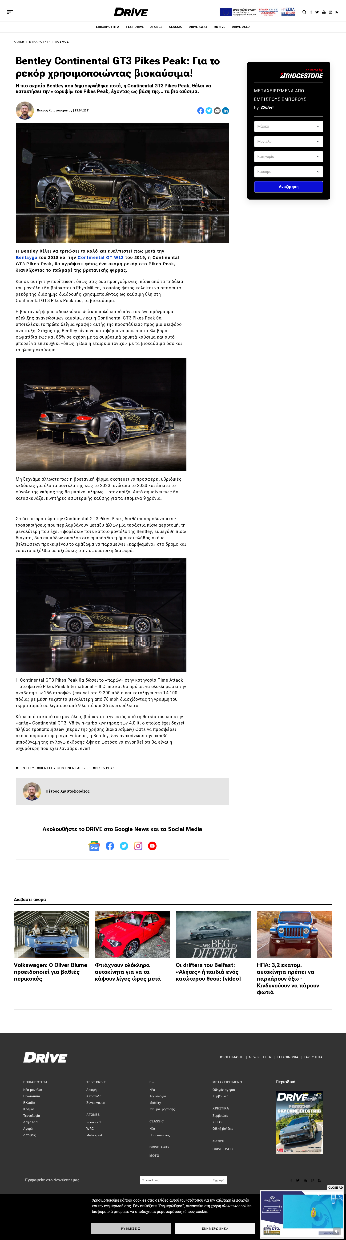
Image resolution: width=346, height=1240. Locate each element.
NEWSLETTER (260, 1057)
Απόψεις (29, 1135)
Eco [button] (152, 1082)
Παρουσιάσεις (159, 1135)
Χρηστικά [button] (221, 1108)
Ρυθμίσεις (131, 1228)
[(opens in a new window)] (312, 12)
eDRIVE (219, 27)
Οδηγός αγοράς (224, 1090)
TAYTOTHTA (313, 1057)
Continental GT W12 (101, 257)
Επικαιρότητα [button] (35, 1082)
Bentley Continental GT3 (65, 768)
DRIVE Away (198, 27)
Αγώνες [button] (93, 1115)
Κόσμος (62, 41)
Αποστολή (93, 1096)
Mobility (155, 1103)
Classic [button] (156, 1121)
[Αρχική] (131, 12)
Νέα (152, 1090)
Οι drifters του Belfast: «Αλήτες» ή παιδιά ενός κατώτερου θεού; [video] (208, 972)
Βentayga (26, 257)
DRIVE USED (241, 27)
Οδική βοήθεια (223, 1128)
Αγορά (28, 1128)
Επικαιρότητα (107, 27)
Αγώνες (156, 27)
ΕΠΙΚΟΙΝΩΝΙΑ (287, 1057)
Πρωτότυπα (31, 1096)
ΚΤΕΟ (217, 1122)
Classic (175, 27)
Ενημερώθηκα (215, 1228)
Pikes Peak (105, 768)
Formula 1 (93, 1122)
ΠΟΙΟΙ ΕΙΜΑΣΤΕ (231, 1057)
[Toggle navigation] (10, 12)
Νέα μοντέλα (32, 1090)
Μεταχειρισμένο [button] (227, 1082)
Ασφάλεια (30, 1122)
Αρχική (19, 41)
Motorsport (94, 1135)
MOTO (154, 1156)
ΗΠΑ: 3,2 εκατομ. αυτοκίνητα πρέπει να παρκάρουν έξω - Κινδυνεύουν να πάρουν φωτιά (288, 978)
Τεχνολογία (31, 1115)
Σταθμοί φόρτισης (162, 1109)
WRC (90, 1128)
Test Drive (135, 27)
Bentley (26, 768)
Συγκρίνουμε (95, 1103)
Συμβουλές (220, 1096)
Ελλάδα (29, 1103)
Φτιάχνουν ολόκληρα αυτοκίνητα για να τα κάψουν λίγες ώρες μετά (128, 972)
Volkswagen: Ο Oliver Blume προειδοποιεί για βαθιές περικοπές (50, 972)
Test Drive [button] (96, 1082)
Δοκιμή (91, 1090)
